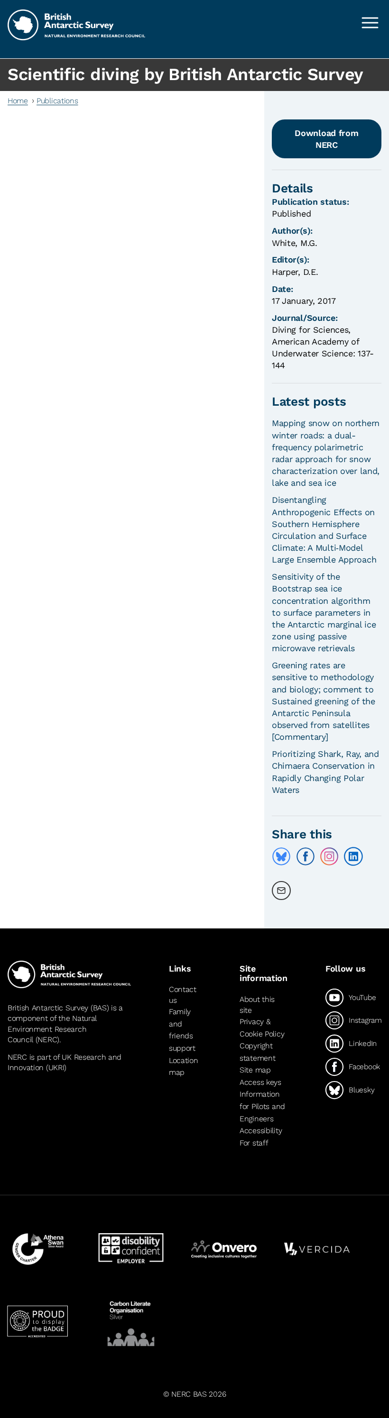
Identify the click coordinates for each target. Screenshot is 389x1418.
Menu (370, 22)
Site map (255, 1069)
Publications (57, 100)
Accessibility (261, 1130)
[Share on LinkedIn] (353, 856)
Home (18, 100)
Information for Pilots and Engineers (262, 1106)
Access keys (260, 1082)
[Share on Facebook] (305, 856)
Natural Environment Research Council (52, 1029)
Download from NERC (326, 139)
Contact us (182, 994)
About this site (257, 1004)
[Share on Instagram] (329, 856)
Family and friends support (182, 1030)
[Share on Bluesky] (281, 856)
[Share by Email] (281, 890)
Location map (183, 1066)
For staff (254, 1142)
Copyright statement (257, 1052)
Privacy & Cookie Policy (262, 1027)
